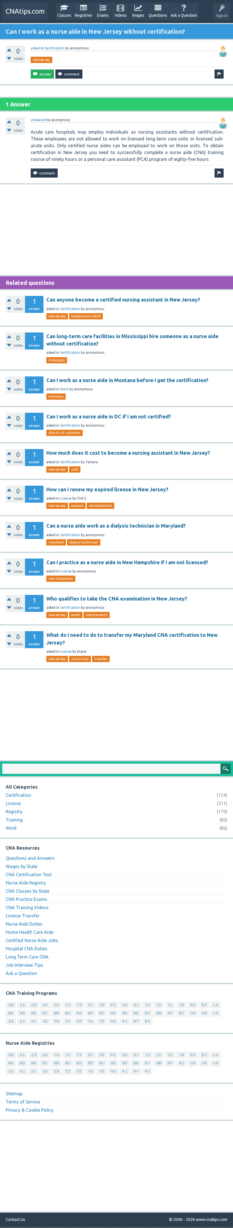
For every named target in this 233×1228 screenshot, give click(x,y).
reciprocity (80, 659)
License (66, 498)
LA (216, 1004)
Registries (83, 15)
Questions (158, 15)
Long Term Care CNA (27, 956)
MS (79, 1013)
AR (34, 1004)
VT (102, 1021)
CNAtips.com (25, 11)
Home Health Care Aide (29, 932)
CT (79, 1004)
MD (22, 1013)
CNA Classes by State (27, 891)
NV (170, 1013)
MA (11, 1013)
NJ (147, 1013)
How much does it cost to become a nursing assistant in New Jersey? (128, 453)
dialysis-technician (83, 542)
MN (56, 1013)
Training (14, 819)
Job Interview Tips (24, 965)
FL (113, 1004)
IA (147, 1004)
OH (193, 1013)
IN (181, 1004)
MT (90, 1013)
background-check (86, 316)
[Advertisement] (116, 229)
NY (181, 1013)
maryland (56, 542)
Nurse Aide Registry (26, 882)
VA (90, 1021)
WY (147, 1021)
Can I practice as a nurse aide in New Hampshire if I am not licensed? (127, 562)
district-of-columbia (64, 433)
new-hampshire (61, 578)
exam (75, 615)
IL (170, 1004)
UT (79, 1021)
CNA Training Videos (27, 907)
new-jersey (41, 60)
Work (64, 389)
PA (11, 1021)
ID (158, 1004)
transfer (100, 659)
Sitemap (14, 1093)
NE (124, 1013)
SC (33, 1021)
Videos (121, 15)
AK (11, 1004)
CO (68, 1004)
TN (56, 1021)
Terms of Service (23, 1101)
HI (136, 1004)
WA (113, 1021)
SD (45, 1021)
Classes (64, 15)
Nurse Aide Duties (24, 923)
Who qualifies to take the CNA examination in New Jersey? (116, 598)
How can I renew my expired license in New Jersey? (107, 489)
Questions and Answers (30, 858)
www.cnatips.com (211, 1219)
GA (125, 1004)
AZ (45, 1004)
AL (22, 1004)
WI (125, 1021)
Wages (138, 15)
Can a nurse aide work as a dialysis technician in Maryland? (116, 525)
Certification (54, 48)
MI (45, 1013)
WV (136, 1021)
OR (216, 1013)
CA (56, 1004)
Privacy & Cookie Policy (29, 1110)
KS (192, 1004)
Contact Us (15, 1219)
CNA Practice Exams (26, 899)
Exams (103, 15)
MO (67, 1013)
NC (102, 1013)
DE (102, 1004)
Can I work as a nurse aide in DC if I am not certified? (108, 416)
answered (38, 120)
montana (56, 396)
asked (35, 48)
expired (77, 505)
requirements (96, 615)
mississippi (57, 360)
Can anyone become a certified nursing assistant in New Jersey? (123, 299)
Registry (14, 811)
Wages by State (22, 866)
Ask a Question (183, 15)
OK (204, 1013)
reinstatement (100, 505)
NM (158, 1013)
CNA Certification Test (29, 874)
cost (74, 469)
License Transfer (22, 915)
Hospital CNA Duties (26, 948)
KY (204, 1004)
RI (22, 1021)
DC (90, 1004)
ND (113, 1013)
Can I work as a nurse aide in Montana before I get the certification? (127, 380)
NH (136, 1013)
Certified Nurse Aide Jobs (32, 940)
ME (33, 1013)
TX (67, 1021)
